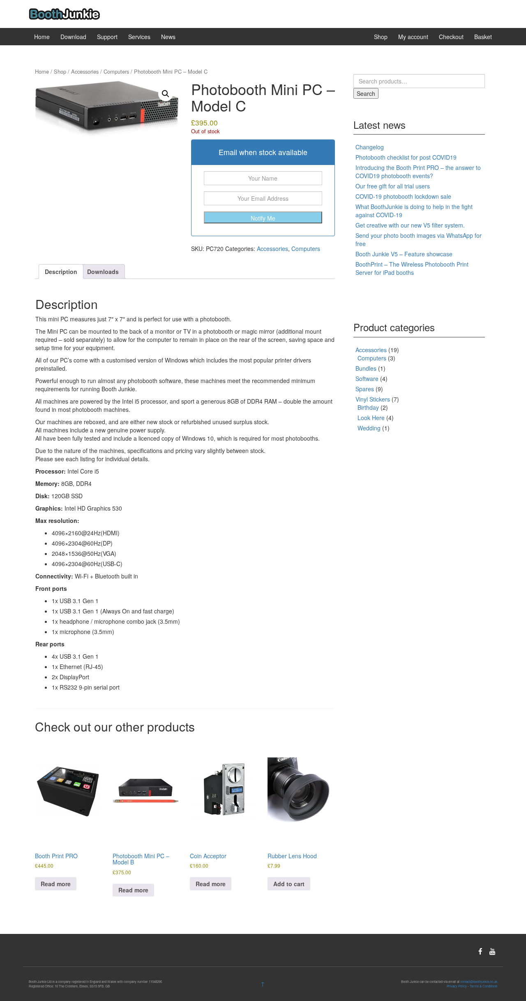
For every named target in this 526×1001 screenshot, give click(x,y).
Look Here (371, 417)
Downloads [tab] (103, 271)
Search (366, 93)
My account (413, 37)
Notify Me (263, 218)
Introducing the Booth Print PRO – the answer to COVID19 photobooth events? (418, 171)
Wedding (369, 428)
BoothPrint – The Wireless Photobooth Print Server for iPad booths (411, 268)
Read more (56, 884)
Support (107, 37)
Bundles (365, 368)
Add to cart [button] (289, 884)
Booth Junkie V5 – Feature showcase (403, 254)
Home (42, 37)
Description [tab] (61, 271)
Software (366, 378)
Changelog (369, 147)
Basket (483, 37)
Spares (364, 389)
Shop (381, 37)
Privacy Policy (457, 986)
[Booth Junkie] (64, 13)
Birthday (368, 407)
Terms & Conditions (483, 986)
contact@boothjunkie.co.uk (478, 981)
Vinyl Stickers (372, 399)
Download (73, 37)
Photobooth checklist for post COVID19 (406, 157)
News (168, 37)
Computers (116, 71)
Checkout (451, 37)
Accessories (85, 71)
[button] (165, 93)
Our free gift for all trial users (392, 186)
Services (139, 37)
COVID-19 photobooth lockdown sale (403, 196)
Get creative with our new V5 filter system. (410, 225)
